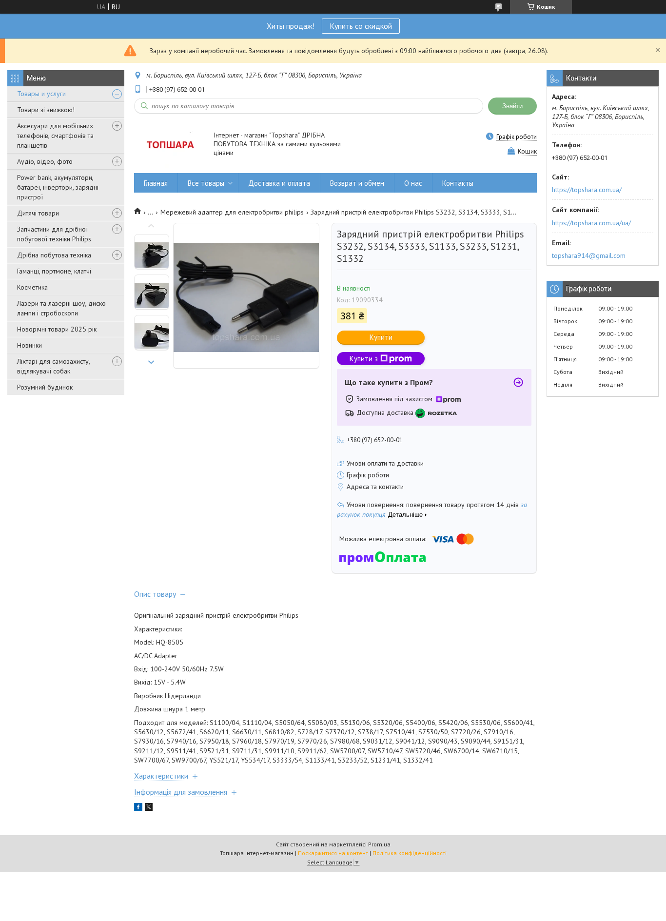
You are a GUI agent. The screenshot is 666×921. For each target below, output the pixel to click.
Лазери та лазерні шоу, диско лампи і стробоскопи (61, 308)
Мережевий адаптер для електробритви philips (232, 212)
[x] (149, 808)
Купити (381, 337)
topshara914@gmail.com (589, 255)
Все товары (206, 183)
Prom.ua (379, 844)
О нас (413, 183)
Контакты (457, 183)
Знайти (512, 106)
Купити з (364, 358)
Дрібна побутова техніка (54, 255)
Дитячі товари (38, 213)
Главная (156, 183)
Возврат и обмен (357, 183)
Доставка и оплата (279, 183)
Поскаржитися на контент (333, 853)
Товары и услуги (41, 93)
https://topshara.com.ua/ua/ (591, 222)
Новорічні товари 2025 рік (57, 329)
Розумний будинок (45, 387)
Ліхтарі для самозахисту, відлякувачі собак (53, 366)
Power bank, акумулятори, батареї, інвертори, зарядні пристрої (57, 187)
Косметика (32, 287)
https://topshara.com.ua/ (587, 189)
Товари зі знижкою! (46, 109)
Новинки (29, 345)
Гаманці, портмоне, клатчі (54, 271)
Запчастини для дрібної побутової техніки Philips (54, 234)
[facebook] (138, 808)
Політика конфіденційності (409, 853)
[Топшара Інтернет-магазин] (169, 144)
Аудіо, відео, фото (45, 161)
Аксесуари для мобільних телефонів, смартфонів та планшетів (55, 135)
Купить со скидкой (361, 26)
